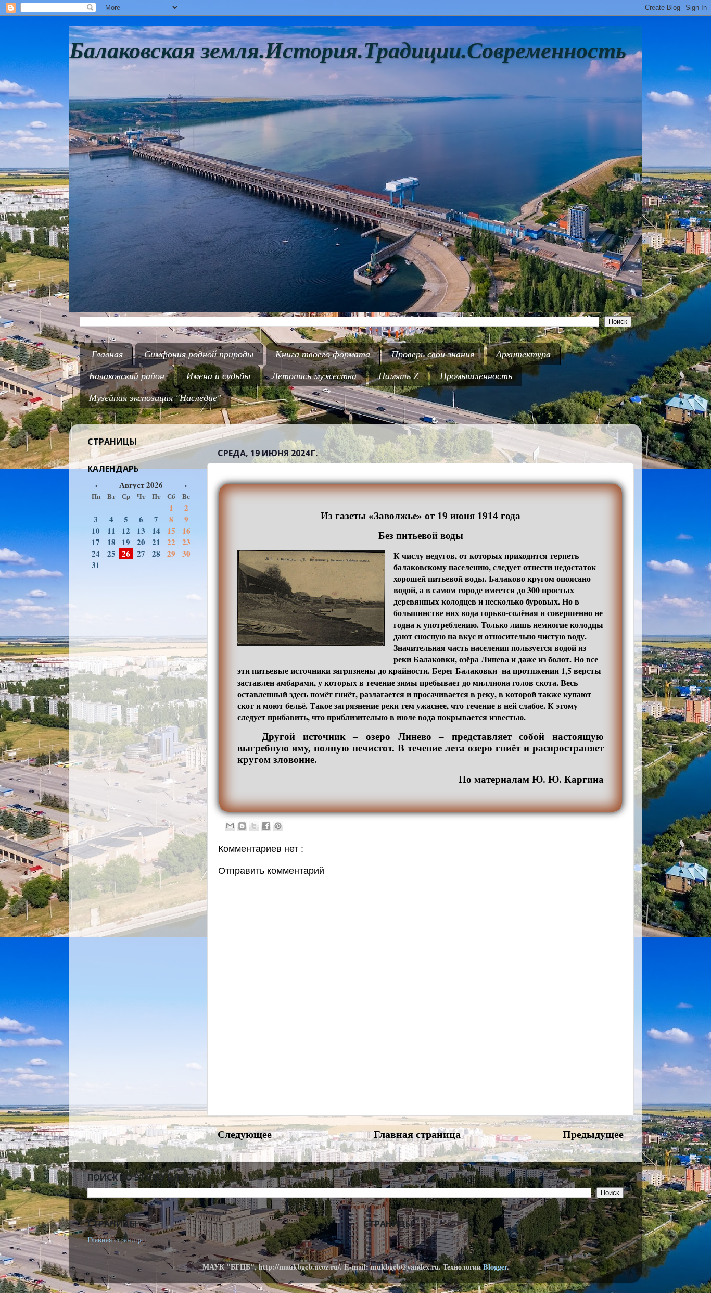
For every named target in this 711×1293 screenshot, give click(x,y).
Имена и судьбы (218, 375)
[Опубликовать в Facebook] (266, 826)
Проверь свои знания (432, 353)
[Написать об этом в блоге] (242, 826)
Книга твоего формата (322, 353)
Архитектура (523, 353)
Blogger (495, 1266)
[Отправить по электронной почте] (230, 826)
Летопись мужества (314, 375)
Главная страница (417, 1133)
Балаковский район (126, 375)
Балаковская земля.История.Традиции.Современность (347, 51)
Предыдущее (593, 1133)
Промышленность (476, 375)
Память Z (398, 375)
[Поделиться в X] (254, 826)
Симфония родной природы (198, 353)
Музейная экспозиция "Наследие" (155, 397)
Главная (107, 353)
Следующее (245, 1133)
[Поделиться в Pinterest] (278, 826)
